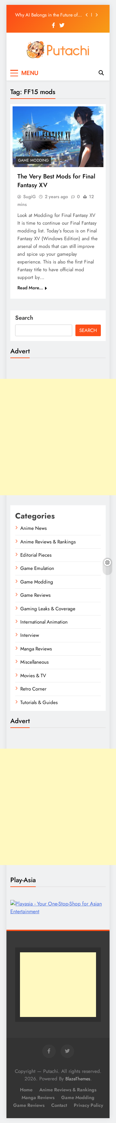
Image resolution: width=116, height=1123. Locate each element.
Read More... (30, 287)
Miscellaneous (34, 662)
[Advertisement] (58, 437)
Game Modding (33, 160)
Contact (59, 1105)
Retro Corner (33, 688)
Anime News (33, 528)
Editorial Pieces (36, 555)
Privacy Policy (88, 1105)
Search (24, 318)
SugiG (29, 196)
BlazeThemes (77, 1078)
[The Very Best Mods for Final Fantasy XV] (58, 136)
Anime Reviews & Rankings (48, 541)
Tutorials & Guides (39, 702)
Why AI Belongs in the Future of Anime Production (46, 14)
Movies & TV (33, 675)
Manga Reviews (36, 648)
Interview (29, 635)
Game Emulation (37, 568)
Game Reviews (35, 595)
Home (26, 1089)
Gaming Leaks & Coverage (47, 608)
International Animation (44, 622)
